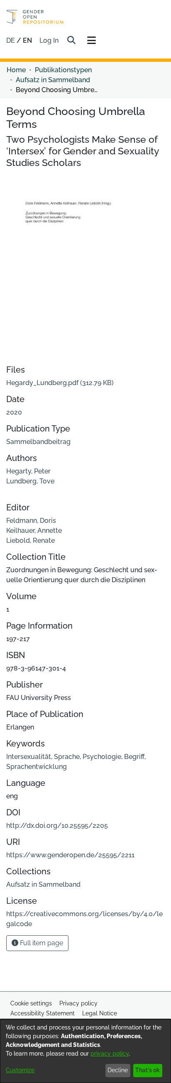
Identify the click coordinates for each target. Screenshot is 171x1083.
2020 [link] (14, 412)
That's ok (147, 1070)
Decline (117, 1070)
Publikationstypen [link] (63, 70)
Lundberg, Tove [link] (30, 481)
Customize (20, 1070)
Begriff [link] (134, 757)
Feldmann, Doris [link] (31, 520)
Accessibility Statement (42, 1013)
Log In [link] (49, 40)
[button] (71, 41)
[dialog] (85, 1051)
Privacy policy (78, 1003)
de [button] (11, 40)
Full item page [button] (40, 943)
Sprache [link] (67, 757)
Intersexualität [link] (28, 757)
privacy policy (109, 1053)
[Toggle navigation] (91, 41)
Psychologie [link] (102, 757)
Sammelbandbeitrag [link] (38, 442)
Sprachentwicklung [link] (36, 767)
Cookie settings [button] (31, 1003)
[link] (60, 383)
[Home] (35, 16)
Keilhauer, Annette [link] (34, 530)
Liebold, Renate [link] (30, 540)
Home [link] (16, 70)
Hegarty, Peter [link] (28, 471)
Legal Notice (99, 1013)
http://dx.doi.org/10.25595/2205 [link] (57, 825)
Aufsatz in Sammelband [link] (53, 80)
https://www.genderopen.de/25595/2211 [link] (70, 855)
